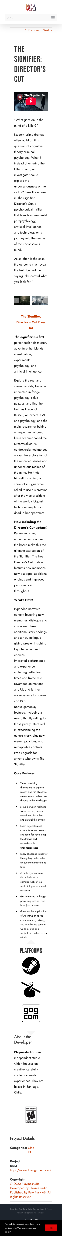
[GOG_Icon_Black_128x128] (31, 1013)
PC (30, 1152)
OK (51, 1227)
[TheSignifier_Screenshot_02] (22, 300)
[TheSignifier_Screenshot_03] (40, 300)
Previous (33, 30)
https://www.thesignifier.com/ (30, 1170)
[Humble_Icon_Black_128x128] (31, 989)
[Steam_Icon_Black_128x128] (31, 966)
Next (46, 30)
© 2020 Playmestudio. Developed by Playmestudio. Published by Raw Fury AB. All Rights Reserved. (30, 1190)
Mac (31, 1147)
